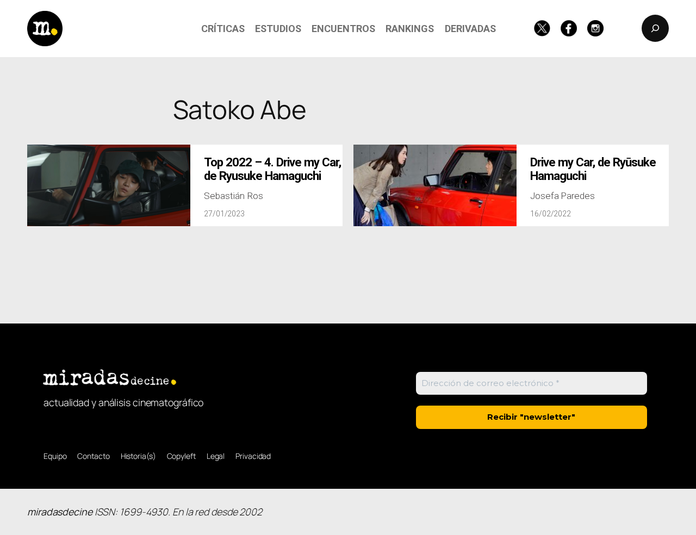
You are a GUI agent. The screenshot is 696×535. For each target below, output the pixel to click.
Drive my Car (593, 169)
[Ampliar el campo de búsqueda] (655, 28)
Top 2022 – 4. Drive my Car (272, 169)
